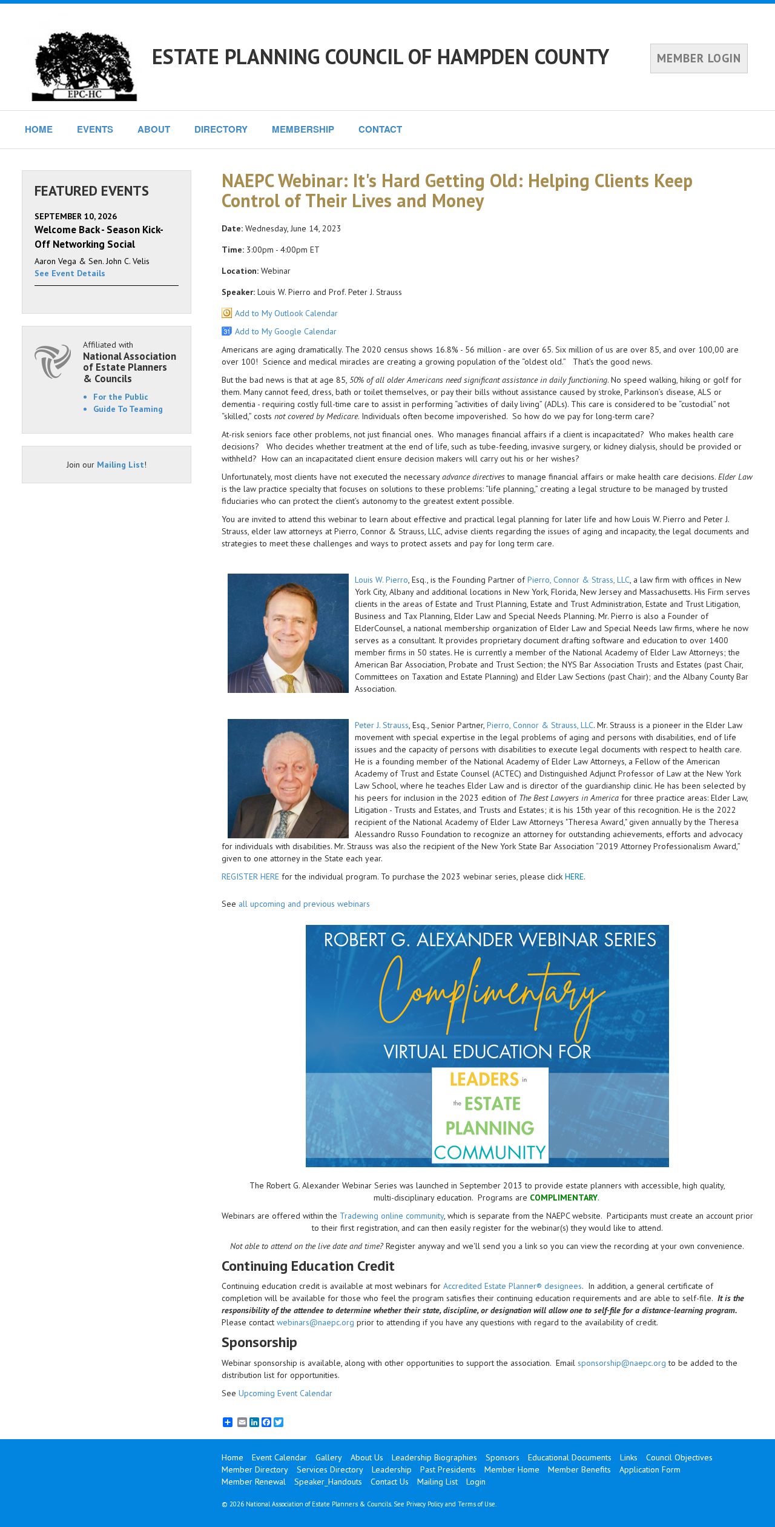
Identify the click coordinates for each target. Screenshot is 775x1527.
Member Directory (255, 1469)
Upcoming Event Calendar (285, 1393)
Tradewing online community (392, 1215)
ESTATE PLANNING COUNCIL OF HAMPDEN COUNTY (380, 56)
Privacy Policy (424, 1504)
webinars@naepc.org (315, 1322)
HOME (39, 129)
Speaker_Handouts (328, 1481)
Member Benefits (579, 1469)
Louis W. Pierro (381, 579)
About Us (367, 1457)
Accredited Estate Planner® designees (512, 1285)
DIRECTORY (221, 129)
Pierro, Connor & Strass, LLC (578, 579)
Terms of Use (476, 1504)
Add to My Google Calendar (286, 331)
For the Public (120, 396)
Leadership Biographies (434, 1457)
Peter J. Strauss (382, 725)
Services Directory (330, 1469)
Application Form (650, 1469)
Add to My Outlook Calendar (286, 313)
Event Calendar (279, 1457)
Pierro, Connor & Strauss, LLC (540, 725)
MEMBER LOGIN (699, 58)
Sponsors (502, 1457)
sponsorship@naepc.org (622, 1362)
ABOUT (153, 129)
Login (476, 1481)
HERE (574, 876)
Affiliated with (129, 362)
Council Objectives (679, 1457)
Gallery (328, 1457)
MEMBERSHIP (303, 129)
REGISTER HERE (250, 876)
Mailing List (120, 464)
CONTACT (380, 129)
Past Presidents (448, 1469)
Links (629, 1457)
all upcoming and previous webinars (304, 903)
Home (232, 1457)
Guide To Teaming (128, 408)
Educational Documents (570, 1457)
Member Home (511, 1469)
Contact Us (390, 1481)
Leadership (392, 1469)
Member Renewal (254, 1481)
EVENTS (95, 129)
